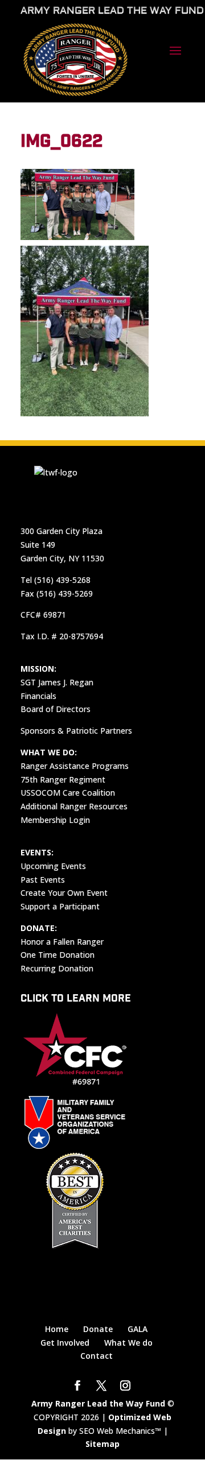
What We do (128, 1342)
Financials (38, 695)
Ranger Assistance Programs (74, 765)
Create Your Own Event (64, 892)
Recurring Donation (56, 968)
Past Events (42, 879)
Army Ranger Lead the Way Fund (98, 1403)
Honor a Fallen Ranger (62, 941)
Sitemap (102, 1443)
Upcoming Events (53, 866)
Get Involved (64, 1342)
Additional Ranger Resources (74, 806)
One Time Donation (57, 954)
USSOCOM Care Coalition (67, 792)
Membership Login (55, 819)
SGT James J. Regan (56, 682)
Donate (98, 1328)
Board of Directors (55, 709)
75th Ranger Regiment (62, 779)
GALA (137, 1328)
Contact (96, 1355)
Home (56, 1328)
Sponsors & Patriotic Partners (76, 730)
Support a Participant (60, 906)
